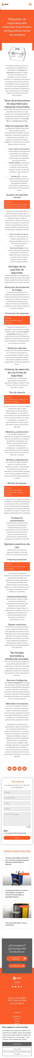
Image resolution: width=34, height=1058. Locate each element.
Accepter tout (17, 1044)
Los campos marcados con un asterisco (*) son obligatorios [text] (17, 786)
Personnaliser (17, 1049)
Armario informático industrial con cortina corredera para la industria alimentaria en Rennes (17, 861)
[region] (17, 1041)
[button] (30, 4)
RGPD (6, 831)
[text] (17, 786)
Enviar (17, 838)
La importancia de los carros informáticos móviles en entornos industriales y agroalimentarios (16, 893)
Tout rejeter (17, 1054)
